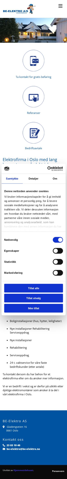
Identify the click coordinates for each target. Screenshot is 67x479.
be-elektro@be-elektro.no (23, 449)
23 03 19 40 (13, 445)
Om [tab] (55, 178)
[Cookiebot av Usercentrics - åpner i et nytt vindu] (48, 168)
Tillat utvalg (33, 298)
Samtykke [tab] (12, 178)
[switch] (58, 251)
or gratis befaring (40, 77)
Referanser (33, 113)
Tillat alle (33, 288)
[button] (53, 6)
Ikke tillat (33, 308)
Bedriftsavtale (33, 148)
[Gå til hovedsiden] (19, 9)
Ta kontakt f (23, 77)
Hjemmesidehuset (23, 470)
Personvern (58, 471)
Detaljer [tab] (33, 178)
